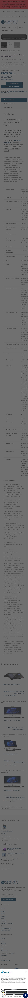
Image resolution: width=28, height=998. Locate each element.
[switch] (3, 996)
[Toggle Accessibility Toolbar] (25, 995)
